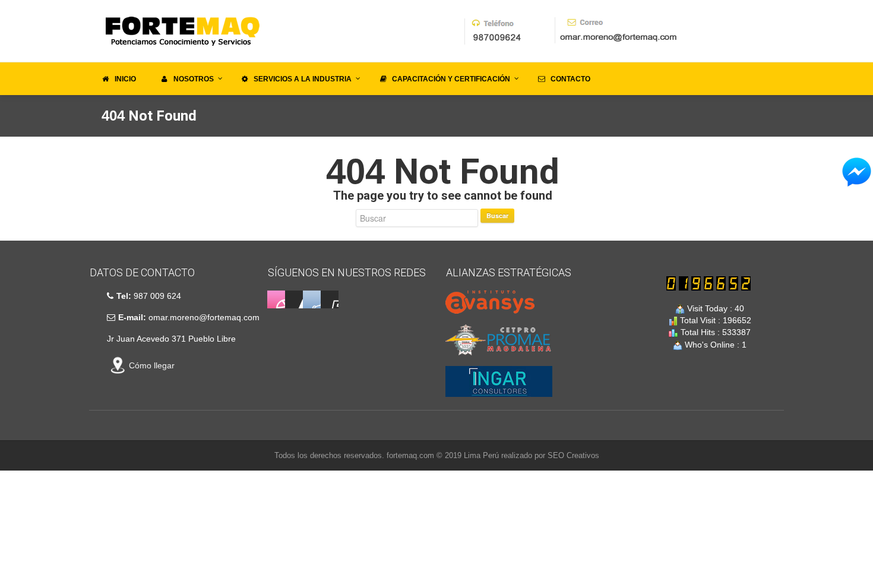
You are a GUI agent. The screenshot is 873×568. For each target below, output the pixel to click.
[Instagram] (312, 299)
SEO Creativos (573, 455)
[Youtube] (330, 299)
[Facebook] (276, 299)
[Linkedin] (294, 299)
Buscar (497, 215)
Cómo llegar (152, 365)
